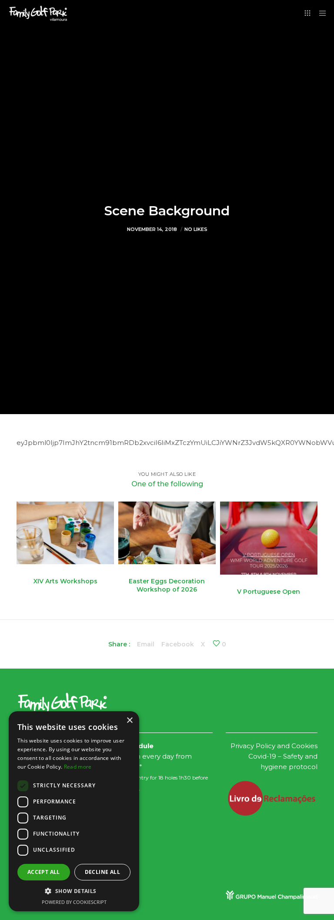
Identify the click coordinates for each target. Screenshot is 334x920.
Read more (78, 766)
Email (145, 644)
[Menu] (319, 13)
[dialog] (74, 811)
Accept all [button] (43, 872)
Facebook (177, 644)
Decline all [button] (102, 872)
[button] (73, 891)
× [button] (129, 720)
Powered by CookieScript (74, 902)
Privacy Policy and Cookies (273, 746)
